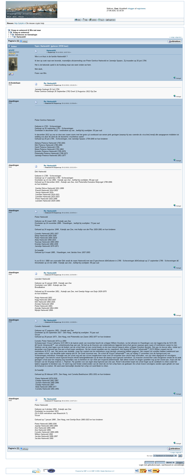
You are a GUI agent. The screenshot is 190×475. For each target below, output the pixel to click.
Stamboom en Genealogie (26, 35)
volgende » (178, 37)
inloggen (131, 9)
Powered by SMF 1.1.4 (83, 471)
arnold (11, 50)
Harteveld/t (21, 37)
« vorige (172, 37)
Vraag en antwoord (21, 32)
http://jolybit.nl (20, 23)
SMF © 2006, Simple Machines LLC (103, 471)
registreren (141, 9)
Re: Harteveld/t (50, 83)
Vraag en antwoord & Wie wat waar (26, 30)
